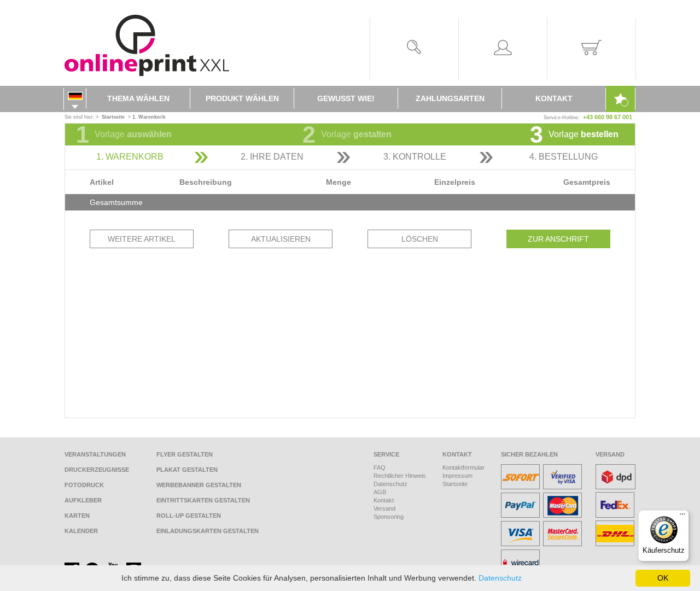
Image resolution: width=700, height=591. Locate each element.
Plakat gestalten (187, 469)
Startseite (455, 484)
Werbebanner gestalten (198, 485)
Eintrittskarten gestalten (203, 500)
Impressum (457, 475)
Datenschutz (390, 484)
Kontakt (554, 98)
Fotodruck (84, 485)
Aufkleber (83, 500)
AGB (380, 492)
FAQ (380, 467)
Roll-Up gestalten (188, 515)
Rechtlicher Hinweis (400, 475)
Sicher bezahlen (529, 454)
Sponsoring (389, 516)
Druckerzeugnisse (97, 469)
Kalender (81, 531)
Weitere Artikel (142, 239)
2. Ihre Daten (272, 156)
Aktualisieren (281, 239)
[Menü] (682, 516)
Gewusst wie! (346, 98)
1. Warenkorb (130, 156)
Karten (77, 515)
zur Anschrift (558, 239)
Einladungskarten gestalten (207, 531)
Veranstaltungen (95, 454)
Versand (384, 508)
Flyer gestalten (184, 454)
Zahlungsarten (450, 98)
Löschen (419, 239)
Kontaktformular (463, 467)
